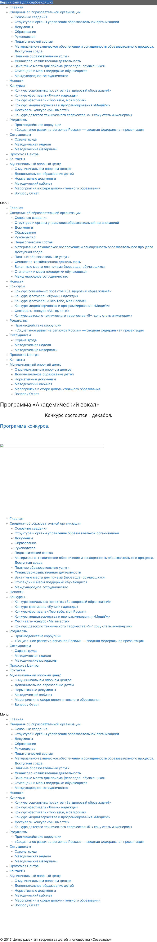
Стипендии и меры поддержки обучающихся (51, 71)
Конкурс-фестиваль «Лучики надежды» (46, 95)
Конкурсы (17, 86)
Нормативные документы (35, 178)
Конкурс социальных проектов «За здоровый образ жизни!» (63, 90)
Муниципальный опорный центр (35, 164)
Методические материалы (36, 149)
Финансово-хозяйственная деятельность (48, 61)
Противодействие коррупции (38, 125)
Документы (24, 27)
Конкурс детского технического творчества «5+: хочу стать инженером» (73, 115)
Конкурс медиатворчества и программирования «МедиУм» (62, 105)
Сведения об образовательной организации (45, 12)
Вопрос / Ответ (27, 193)
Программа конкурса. (24, 426)
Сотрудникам (20, 134)
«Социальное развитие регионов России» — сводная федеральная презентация (79, 129)
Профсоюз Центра (24, 154)
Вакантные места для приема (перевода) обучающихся (60, 66)
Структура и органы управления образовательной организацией (67, 22)
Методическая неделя (33, 144)
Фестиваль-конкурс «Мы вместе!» (42, 110)
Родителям (19, 120)
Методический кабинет (33, 183)
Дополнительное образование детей (44, 174)
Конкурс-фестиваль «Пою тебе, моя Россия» (50, 100)
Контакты (17, 159)
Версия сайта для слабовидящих (26, 2)
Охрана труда (26, 139)
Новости (16, 81)
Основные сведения (31, 17)
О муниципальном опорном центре (43, 169)
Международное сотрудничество (41, 76)
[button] (78, 203)
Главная (16, 7)
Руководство (25, 37)
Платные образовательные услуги (42, 56)
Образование (25, 32)
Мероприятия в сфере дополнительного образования (58, 188)
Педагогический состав (34, 41)
